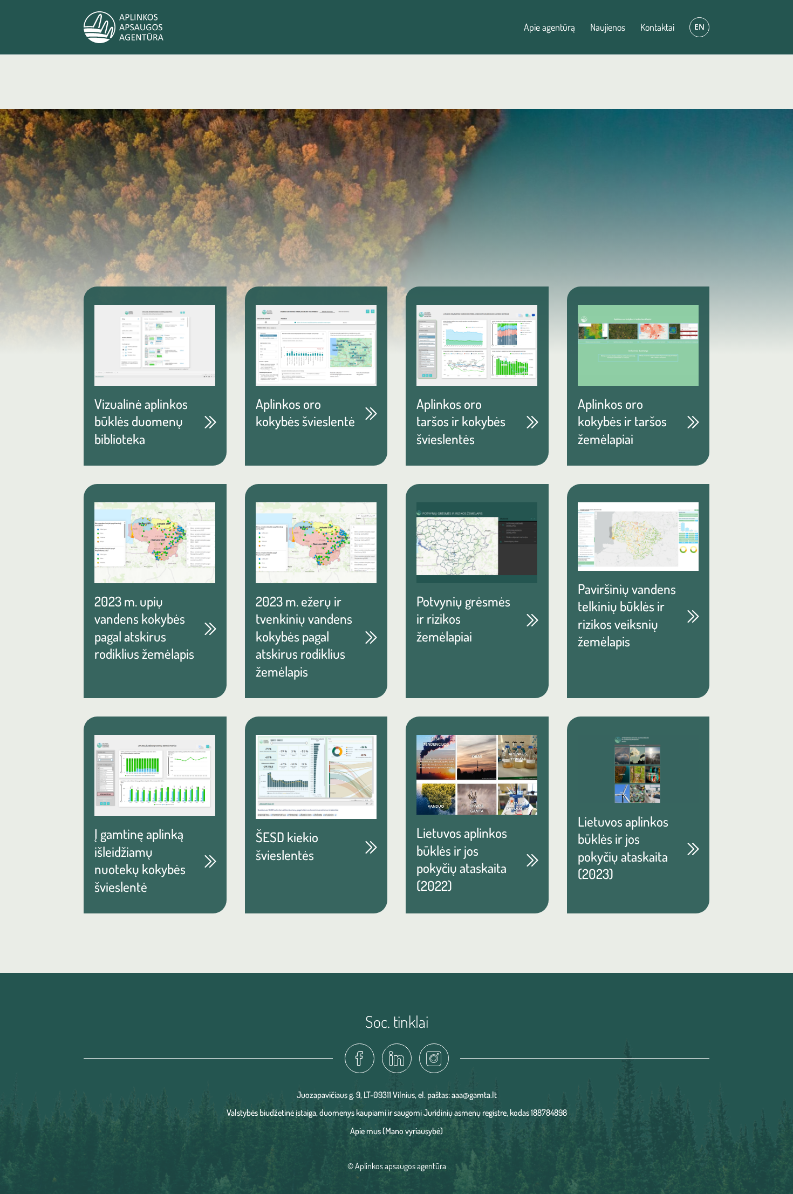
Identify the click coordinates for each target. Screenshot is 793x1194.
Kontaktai (657, 27)
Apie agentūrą (549, 27)
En (699, 27)
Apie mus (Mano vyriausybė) (396, 1130)
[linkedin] (397, 1058)
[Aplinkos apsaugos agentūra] (123, 27)
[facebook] (359, 1058)
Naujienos (607, 27)
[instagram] (434, 1058)
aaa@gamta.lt (474, 1094)
